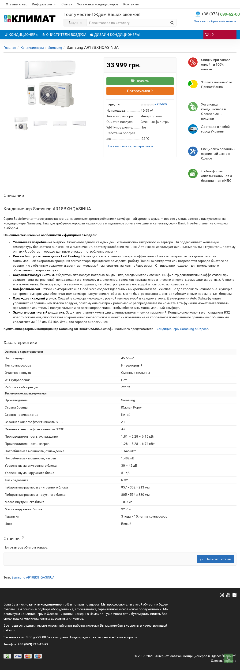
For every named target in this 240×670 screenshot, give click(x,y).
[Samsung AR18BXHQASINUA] (50, 83)
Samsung (55, 47)
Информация (42, 4)
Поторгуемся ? (140, 91)
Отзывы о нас (16, 4)
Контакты (131, 4)
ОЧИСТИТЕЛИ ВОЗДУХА (66, 35)
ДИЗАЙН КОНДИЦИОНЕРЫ (117, 35)
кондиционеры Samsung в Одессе (182, 329)
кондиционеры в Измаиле (83, 614)
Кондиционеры (32, 47)
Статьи (66, 4)
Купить (143, 81)
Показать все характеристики (129, 146)
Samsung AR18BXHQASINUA (32, 577)
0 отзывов (161, 103)
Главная (10, 47)
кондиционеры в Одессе (39, 614)
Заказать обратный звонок (215, 21)
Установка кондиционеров (98, 4)
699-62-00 (220, 14)
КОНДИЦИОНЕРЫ (23, 35)
